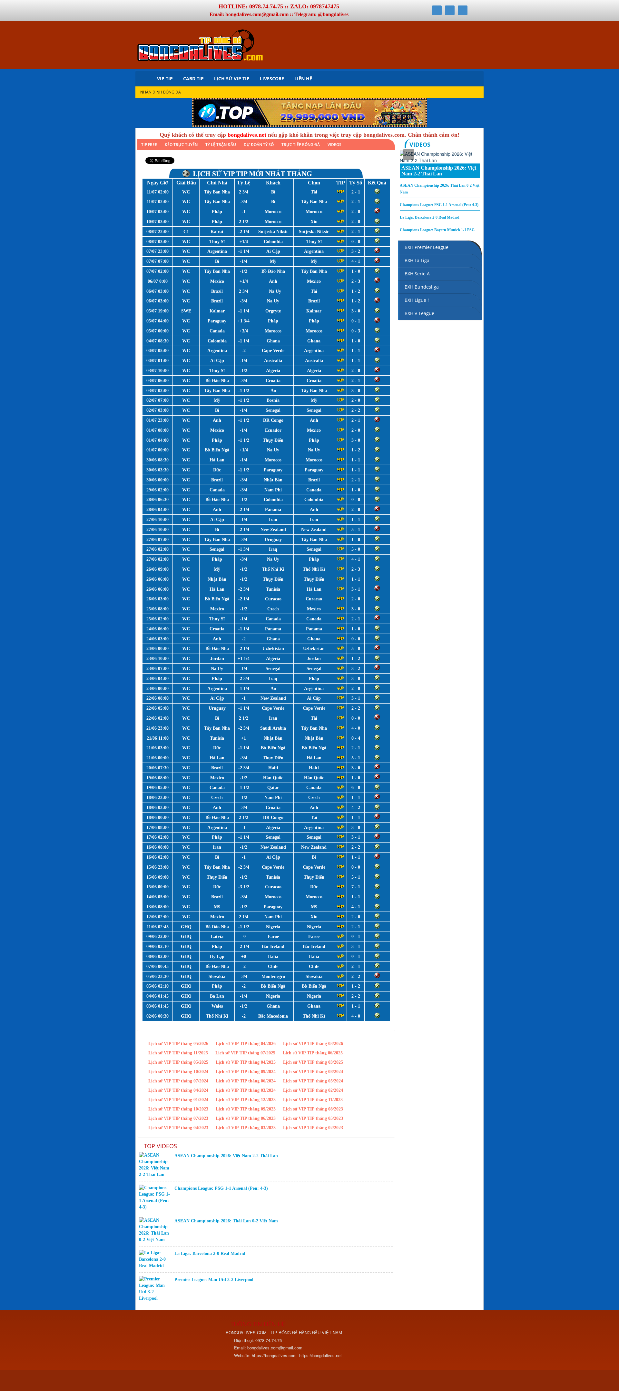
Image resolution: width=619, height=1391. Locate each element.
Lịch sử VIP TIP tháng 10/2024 (178, 1071)
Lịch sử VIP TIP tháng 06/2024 (246, 1081)
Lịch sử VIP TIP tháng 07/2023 (178, 1118)
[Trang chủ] (143, 78)
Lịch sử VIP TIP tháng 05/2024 (313, 1081)
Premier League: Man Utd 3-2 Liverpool (213, 1279)
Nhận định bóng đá (160, 92)
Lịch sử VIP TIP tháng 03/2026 (313, 1043)
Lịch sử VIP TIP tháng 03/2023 (246, 1127)
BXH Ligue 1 (417, 300)
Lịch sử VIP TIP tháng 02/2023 (313, 1127)
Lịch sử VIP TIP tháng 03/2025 (313, 1062)
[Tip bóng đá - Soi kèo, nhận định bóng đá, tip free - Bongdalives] (199, 44)
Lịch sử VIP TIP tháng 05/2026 (178, 1043)
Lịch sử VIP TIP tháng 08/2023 (313, 1109)
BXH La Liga (417, 260)
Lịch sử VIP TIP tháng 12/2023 (246, 1099)
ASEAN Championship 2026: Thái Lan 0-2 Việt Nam (226, 1220)
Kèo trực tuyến (181, 144)
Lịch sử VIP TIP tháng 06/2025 (313, 1053)
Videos (334, 144)
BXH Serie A (417, 274)
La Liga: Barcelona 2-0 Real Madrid (209, 1253)
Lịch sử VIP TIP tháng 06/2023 (246, 1118)
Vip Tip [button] (165, 78)
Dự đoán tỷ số (259, 144)
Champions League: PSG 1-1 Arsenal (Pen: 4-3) (221, 1188)
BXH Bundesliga (422, 287)
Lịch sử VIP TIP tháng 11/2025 (178, 1053)
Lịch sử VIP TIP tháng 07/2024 (178, 1081)
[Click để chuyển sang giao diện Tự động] (145, 1381)
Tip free (149, 144)
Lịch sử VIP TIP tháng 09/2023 (246, 1109)
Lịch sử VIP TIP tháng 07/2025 (245, 1053)
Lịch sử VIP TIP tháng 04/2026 (246, 1043)
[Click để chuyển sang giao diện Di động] (173, 1381)
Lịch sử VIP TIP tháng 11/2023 (313, 1099)
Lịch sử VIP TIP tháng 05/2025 (178, 1062)
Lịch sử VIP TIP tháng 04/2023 (178, 1127)
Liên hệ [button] (303, 78)
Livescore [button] (272, 78)
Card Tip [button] (193, 78)
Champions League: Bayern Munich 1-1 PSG (437, 230)
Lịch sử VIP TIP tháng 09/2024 (246, 1071)
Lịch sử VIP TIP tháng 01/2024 (178, 1099)
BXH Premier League (426, 247)
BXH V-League (419, 313)
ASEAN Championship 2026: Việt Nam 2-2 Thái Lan (226, 1155)
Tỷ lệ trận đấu (220, 144)
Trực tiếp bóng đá (300, 144)
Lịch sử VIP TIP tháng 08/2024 (313, 1071)
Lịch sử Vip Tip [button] (232, 78)
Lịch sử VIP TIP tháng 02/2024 (313, 1090)
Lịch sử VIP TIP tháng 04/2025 (246, 1062)
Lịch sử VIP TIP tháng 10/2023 (178, 1109)
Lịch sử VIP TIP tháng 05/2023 (313, 1118)
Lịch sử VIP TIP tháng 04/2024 (178, 1090)
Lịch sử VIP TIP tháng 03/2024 (246, 1090)
